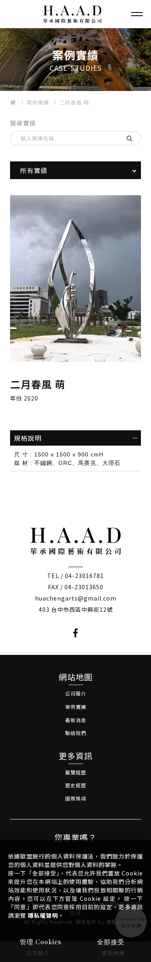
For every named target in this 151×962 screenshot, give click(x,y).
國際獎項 (75, 798)
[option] (75, 59)
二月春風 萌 (74, 102)
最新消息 (75, 719)
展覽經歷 (75, 772)
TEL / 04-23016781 (75, 576)
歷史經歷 (75, 785)
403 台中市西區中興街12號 (76, 609)
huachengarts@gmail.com (75, 598)
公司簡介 (75, 693)
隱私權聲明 (43, 915)
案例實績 (38, 102)
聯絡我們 (75, 732)
